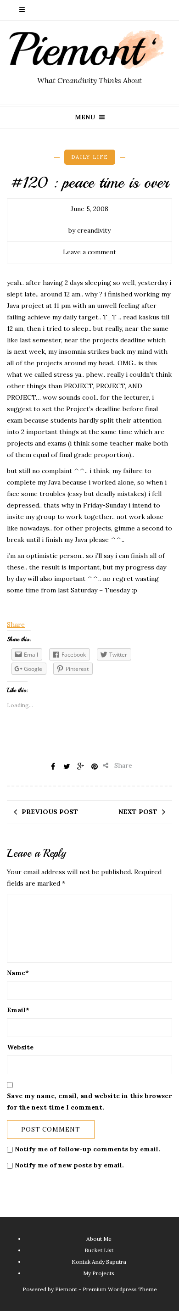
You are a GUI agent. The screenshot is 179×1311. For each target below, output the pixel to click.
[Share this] (53, 766)
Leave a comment (89, 252)
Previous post (50, 812)
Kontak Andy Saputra (99, 1261)
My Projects (98, 1273)
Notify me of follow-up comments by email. (87, 1149)
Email (18, 1010)
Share (16, 624)
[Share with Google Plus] (80, 766)
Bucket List (98, 1250)
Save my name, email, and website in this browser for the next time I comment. (89, 1101)
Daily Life (89, 157)
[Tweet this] (67, 766)
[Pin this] (94, 766)
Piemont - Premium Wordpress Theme (106, 1289)
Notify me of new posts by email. (69, 1165)
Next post (137, 812)
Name (18, 973)
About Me (99, 1238)
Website (20, 1047)
